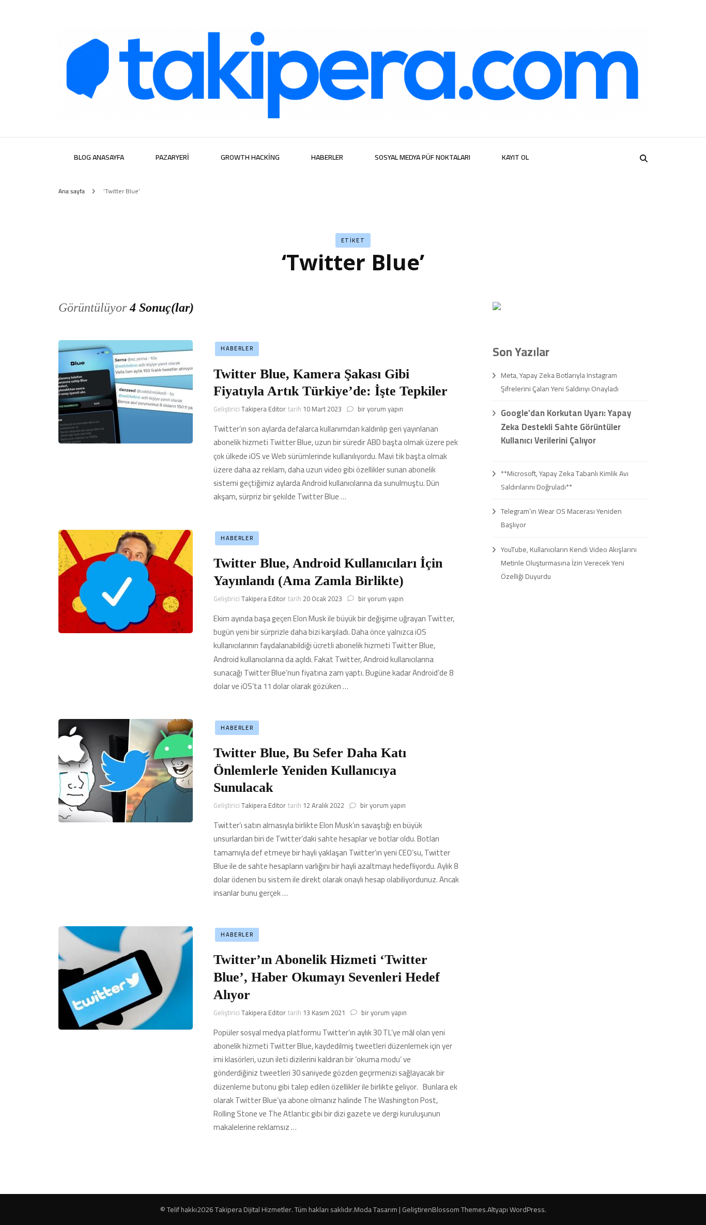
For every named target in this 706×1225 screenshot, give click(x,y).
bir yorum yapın (379, 409)
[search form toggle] (644, 158)
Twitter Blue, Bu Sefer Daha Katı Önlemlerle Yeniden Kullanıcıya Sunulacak (309, 770)
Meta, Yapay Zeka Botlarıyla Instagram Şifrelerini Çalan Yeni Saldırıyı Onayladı (560, 382)
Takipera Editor (263, 409)
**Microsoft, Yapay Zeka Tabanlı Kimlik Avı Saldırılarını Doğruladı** (564, 480)
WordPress (527, 1209)
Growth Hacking (250, 157)
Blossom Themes (459, 1209)
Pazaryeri (172, 157)
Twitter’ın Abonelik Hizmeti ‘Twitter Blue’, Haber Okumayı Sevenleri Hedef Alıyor (326, 977)
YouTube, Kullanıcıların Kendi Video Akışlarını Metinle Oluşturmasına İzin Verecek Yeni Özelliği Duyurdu (569, 563)
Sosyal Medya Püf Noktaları (422, 157)
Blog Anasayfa (99, 157)
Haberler (327, 157)
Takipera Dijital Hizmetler (253, 1209)
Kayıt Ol (515, 157)
